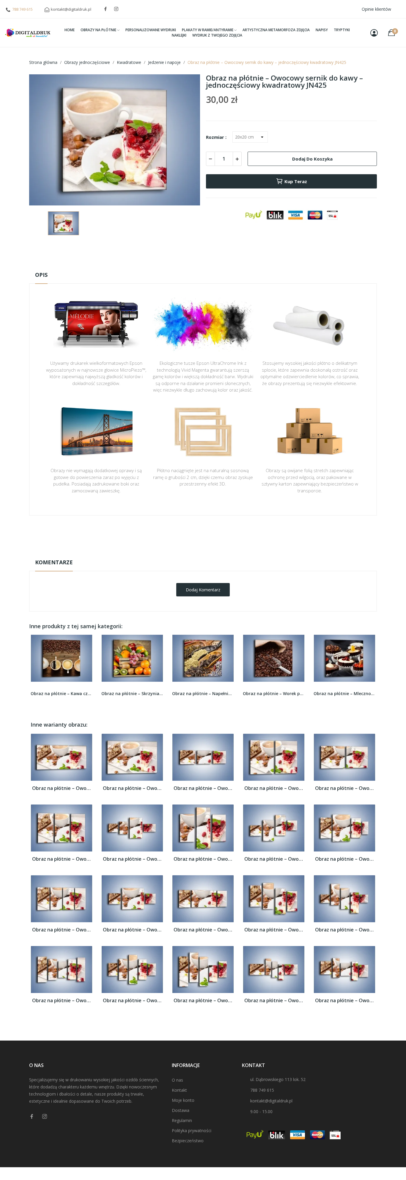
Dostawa (180, 1110)
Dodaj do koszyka (312, 159)
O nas (177, 1080)
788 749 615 (22, 9)
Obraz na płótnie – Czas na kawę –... (344, 693)
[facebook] (105, 9)
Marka (185, 534)
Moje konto (183, 1100)
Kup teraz (295, 181)
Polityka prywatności (191, 1130)
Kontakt (179, 1090)
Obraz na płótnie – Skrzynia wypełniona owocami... (61, 693)
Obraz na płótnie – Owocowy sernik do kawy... (61, 788)
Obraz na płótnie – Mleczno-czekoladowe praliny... (274, 693)
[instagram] (116, 9)
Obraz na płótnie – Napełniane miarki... (132, 693)
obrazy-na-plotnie (211, 534)
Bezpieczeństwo (188, 1140)
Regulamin (182, 1120)
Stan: (196, 552)
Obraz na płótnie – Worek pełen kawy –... (203, 693)
